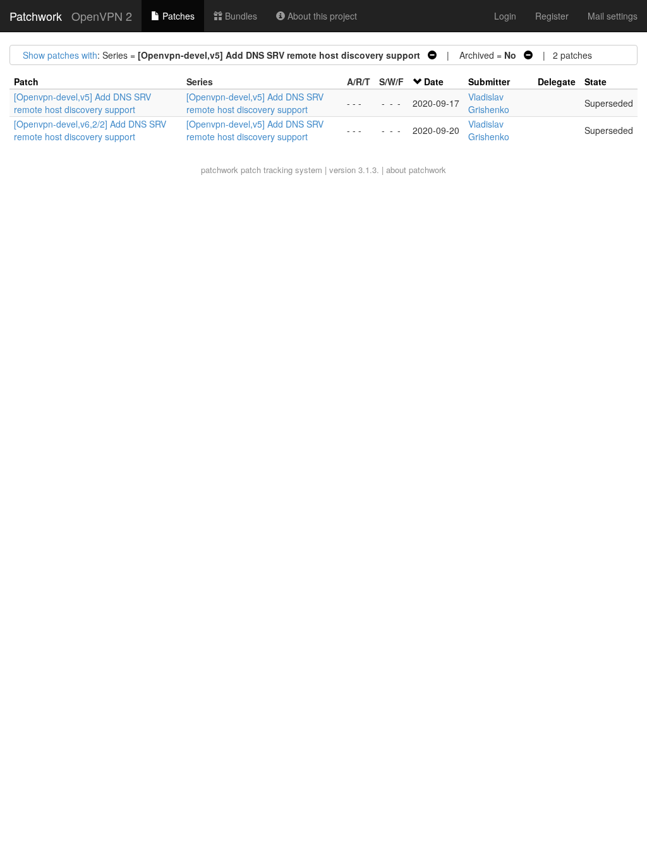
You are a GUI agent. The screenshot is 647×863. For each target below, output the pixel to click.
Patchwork (35, 16)
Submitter (489, 81)
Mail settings (613, 15)
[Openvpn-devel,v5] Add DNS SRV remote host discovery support (82, 103)
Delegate (557, 81)
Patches (177, 15)
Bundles (239, 15)
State (595, 81)
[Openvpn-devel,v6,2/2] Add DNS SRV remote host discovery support (90, 130)
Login (505, 15)
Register (552, 15)
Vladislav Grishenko (488, 103)
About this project (321, 15)
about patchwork (416, 170)
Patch (26, 81)
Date (434, 81)
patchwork (219, 170)
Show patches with (60, 55)
